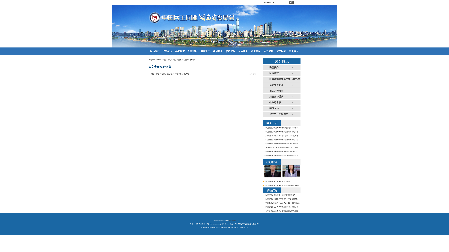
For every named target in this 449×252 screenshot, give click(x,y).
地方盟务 (268, 51)
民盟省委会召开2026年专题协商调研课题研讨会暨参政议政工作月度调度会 (283, 207)
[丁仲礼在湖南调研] (291, 177)
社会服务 (243, 51)
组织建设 (218, 51)
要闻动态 (180, 51)
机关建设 (256, 51)
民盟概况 (167, 51)
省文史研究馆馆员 (278, 114)
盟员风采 (281, 51)
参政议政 (230, 51)
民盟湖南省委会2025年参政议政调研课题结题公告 (283, 140)
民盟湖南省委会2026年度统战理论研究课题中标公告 (283, 128)
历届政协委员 (276, 96)
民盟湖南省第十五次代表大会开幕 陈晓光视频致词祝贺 (283, 185)
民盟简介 (274, 67)
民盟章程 (274, 73)
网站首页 (154, 51)
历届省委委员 (276, 85)
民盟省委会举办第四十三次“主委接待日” (280, 195)
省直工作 (205, 51)
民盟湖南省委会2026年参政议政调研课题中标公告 (283, 132)
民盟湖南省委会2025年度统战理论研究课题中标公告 (283, 151)
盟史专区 (293, 51)
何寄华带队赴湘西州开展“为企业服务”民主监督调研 (283, 211)
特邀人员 (274, 108)
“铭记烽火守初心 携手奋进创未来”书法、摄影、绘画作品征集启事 (283, 148)
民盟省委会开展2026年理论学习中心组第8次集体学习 (283, 199)
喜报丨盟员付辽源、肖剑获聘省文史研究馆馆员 (170, 74)
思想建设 (192, 51)
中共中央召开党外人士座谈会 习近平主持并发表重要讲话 (283, 203)
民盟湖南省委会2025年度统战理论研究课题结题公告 (283, 144)
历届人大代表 (276, 90)
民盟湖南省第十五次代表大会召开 (277, 181)
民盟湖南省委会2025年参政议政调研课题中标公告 (283, 155)
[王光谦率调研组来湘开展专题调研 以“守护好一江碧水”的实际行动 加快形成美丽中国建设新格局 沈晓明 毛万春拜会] (272, 177)
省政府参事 (275, 102)
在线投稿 (232, 220)
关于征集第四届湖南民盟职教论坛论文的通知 (281, 136)
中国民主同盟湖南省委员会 (166, 60)
